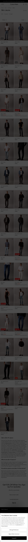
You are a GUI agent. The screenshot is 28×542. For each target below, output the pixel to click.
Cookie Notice (18, 524)
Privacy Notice (4, 526)
